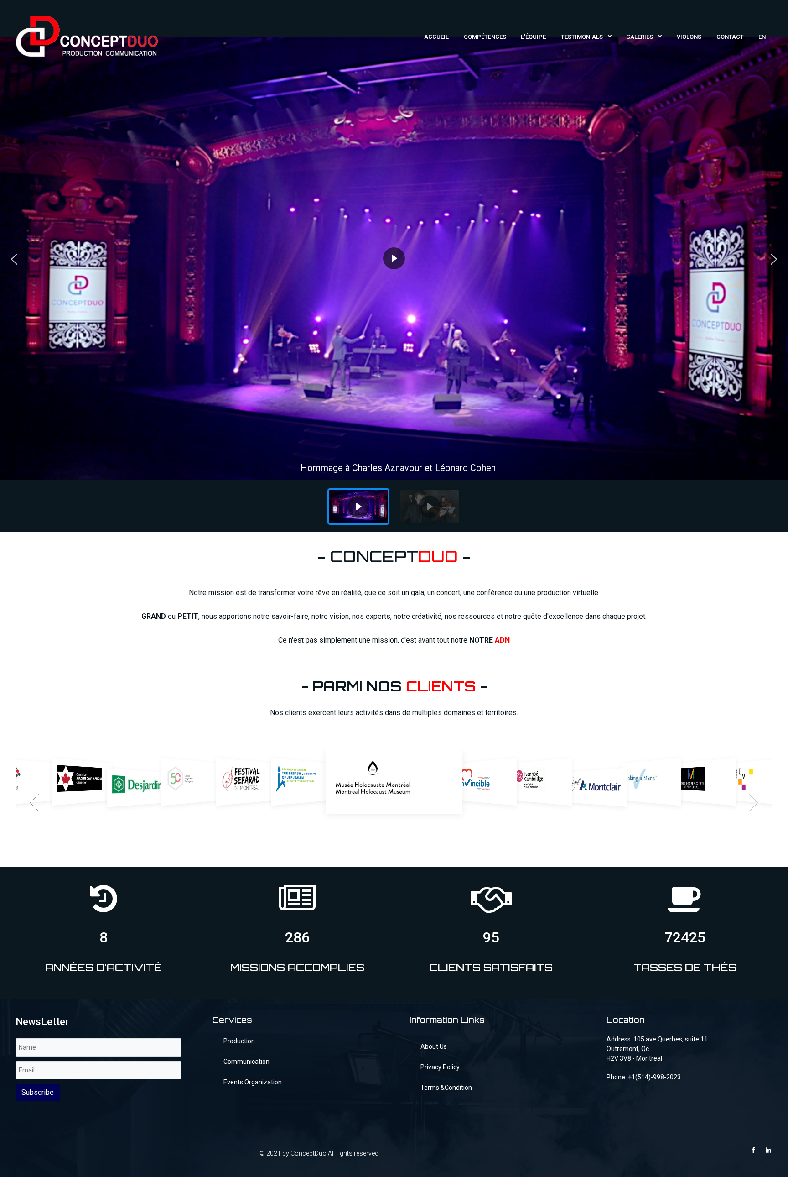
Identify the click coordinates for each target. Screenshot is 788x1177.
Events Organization (252, 1082)
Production (239, 1041)
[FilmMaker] (87, 35)
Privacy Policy (440, 1067)
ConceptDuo (308, 1153)
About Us (433, 1046)
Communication (246, 1061)
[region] (394, 284)
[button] (14, 259)
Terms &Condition (446, 1087)
